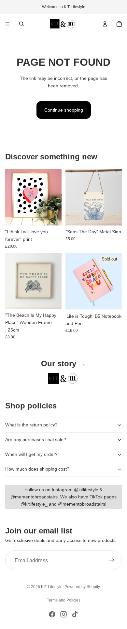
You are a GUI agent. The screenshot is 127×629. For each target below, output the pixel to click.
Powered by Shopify (82, 586)
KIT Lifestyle (52, 586)
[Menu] (7, 23)
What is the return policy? (31, 424)
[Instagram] (63, 614)
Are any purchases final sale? (35, 439)
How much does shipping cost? (37, 469)
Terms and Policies (63, 600)
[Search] (21, 24)
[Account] (105, 24)
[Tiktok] (75, 614)
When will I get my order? (31, 454)
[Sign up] (112, 560)
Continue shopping (63, 110)
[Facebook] (52, 614)
